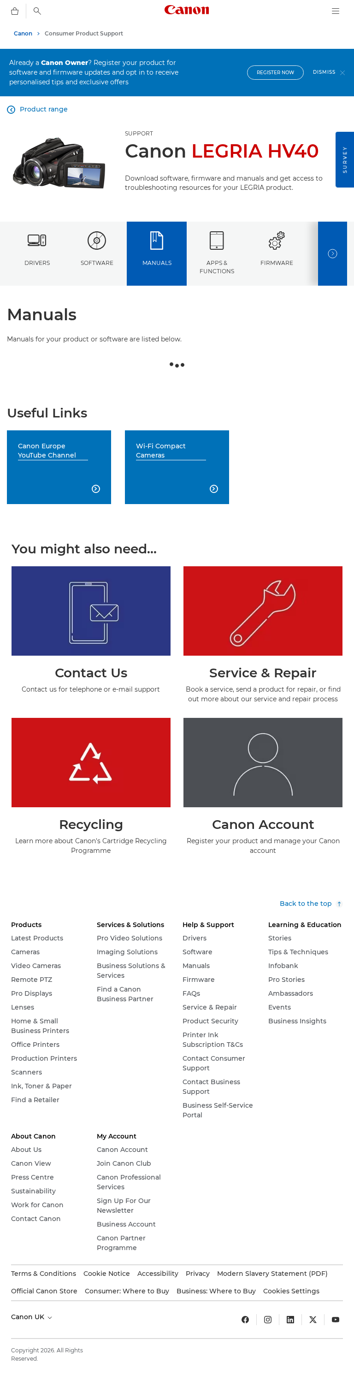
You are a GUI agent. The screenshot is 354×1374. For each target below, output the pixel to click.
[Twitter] (313, 1319)
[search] (37, 11)
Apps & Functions (217, 266)
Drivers (37, 262)
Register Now (275, 73)
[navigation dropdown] (335, 11)
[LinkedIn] (290, 1319)
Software (97, 262)
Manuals (156, 262)
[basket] (14, 11)
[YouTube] (335, 1319)
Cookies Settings (291, 1291)
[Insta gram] (267, 1319)
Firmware (276, 262)
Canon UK (28, 1317)
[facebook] (245, 1319)
